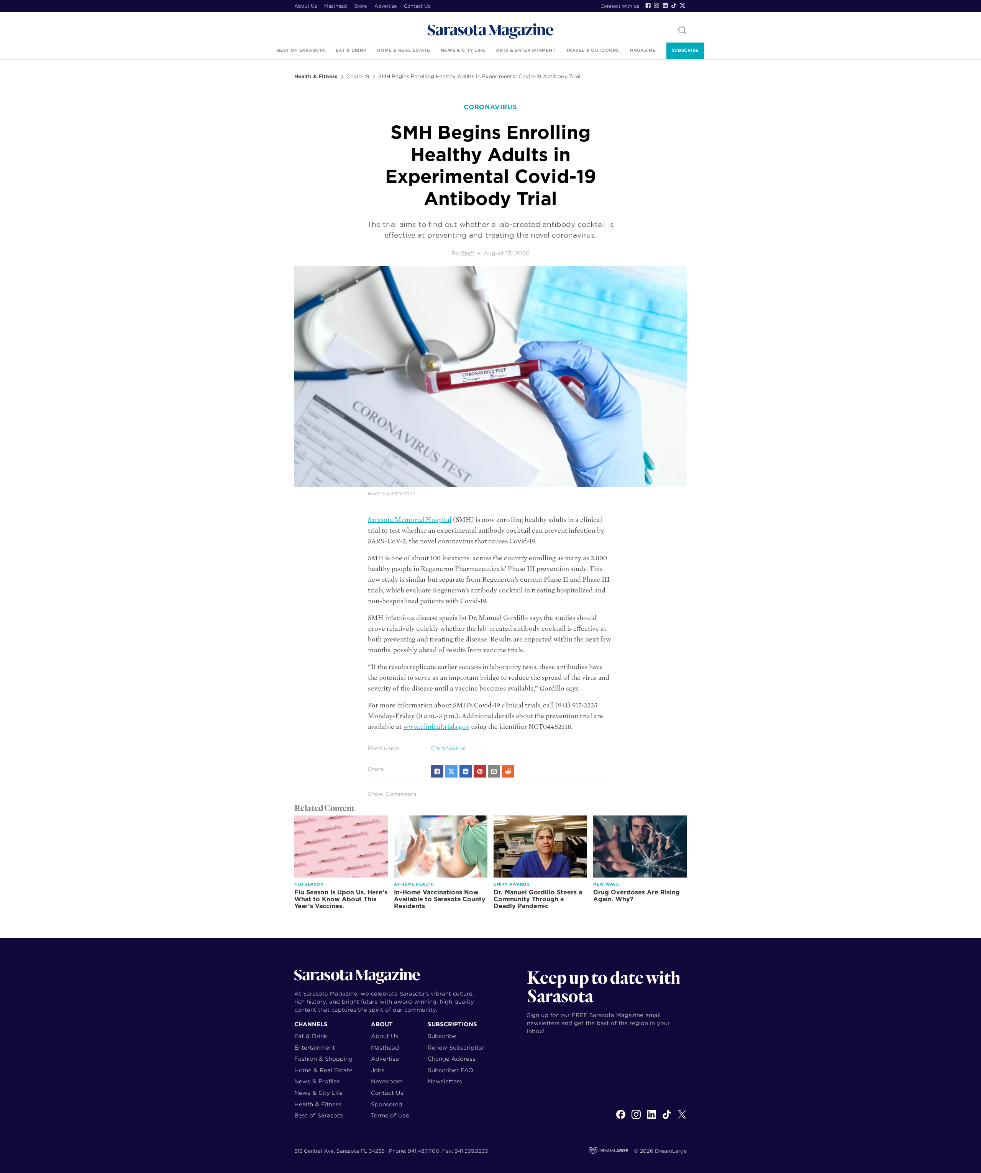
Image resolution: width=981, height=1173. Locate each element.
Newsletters (445, 1081)
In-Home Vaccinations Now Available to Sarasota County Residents (440, 899)
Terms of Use (390, 1115)
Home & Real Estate (403, 50)
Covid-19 (357, 76)
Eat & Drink (351, 50)
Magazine (643, 50)
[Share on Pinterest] (480, 771)
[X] (682, 1119)
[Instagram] (656, 5)
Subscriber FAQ (450, 1070)
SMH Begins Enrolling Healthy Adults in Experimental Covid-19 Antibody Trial (479, 76)
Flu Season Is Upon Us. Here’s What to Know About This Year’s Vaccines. (340, 899)
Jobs (378, 1070)
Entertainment (314, 1047)
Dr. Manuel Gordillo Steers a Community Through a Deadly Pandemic (538, 899)
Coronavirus (448, 748)
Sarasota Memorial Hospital (409, 519)
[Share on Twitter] (451, 771)
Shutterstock (399, 494)
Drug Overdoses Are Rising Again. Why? (636, 896)
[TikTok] (673, 5)
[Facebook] (648, 5)
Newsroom (386, 1081)
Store (360, 6)
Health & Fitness (316, 76)
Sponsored (386, 1104)
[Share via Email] (494, 771)
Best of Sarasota (301, 50)
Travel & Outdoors (592, 50)
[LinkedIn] (665, 5)
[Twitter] (682, 5)
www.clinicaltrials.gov (436, 726)
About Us (305, 6)
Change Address (452, 1058)
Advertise (385, 6)
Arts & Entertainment (525, 50)
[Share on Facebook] (437, 771)
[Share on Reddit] (508, 771)
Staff (467, 253)
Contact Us (417, 6)
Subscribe (685, 50)
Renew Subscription (457, 1047)
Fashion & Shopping (323, 1058)
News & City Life (463, 50)
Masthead (335, 6)
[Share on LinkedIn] (465, 771)
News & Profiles (317, 1081)
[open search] (682, 31)
